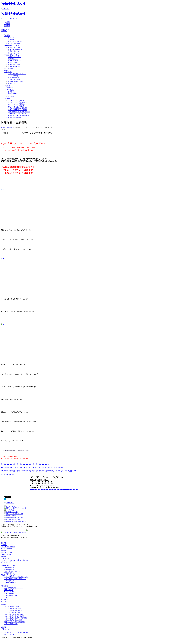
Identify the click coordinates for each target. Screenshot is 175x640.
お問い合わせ (5, 558)
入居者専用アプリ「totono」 (17, 74)
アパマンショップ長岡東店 (17, 104)
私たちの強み (12, 93)
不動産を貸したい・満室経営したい (16, 577)
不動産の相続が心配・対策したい (15, 579)
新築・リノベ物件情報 (15, 41)
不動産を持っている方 (8, 575)
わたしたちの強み (6, 552)
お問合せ (4, 31)
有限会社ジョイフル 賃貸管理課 (18, 115)
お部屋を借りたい (14, 47)
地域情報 (11, 39)
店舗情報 (7, 24)
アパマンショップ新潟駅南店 (17, 102)
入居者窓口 (4, 586)
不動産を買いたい (14, 51)
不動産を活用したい (14, 66)
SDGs (10, 95)
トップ (3, 541)
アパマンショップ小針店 (16, 100)
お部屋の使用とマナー (15, 81)
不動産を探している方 (8, 565)
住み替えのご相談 (14, 79)
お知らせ (11, 38)
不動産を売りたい (14, 64)
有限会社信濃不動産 (14, 117)
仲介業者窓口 (5, 599)
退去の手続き (8, 590)
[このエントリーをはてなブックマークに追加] (5, 499)
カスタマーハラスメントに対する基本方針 (14, 560)
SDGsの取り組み (6, 554)
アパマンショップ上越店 (16, 106)
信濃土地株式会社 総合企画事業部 (19, 112)
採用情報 (7, 26)
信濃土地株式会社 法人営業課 (17, 110)
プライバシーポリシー (8, 562)
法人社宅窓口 (5, 601)
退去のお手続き (13, 76)
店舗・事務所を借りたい (16, 49)
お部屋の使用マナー (11, 595)
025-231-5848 (5, 29)
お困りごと (11, 83)
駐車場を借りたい (14, 53)
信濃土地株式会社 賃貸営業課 (17, 108)
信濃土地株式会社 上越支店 (17, 113)
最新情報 (4, 543)
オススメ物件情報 (6, 548)
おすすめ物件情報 (14, 43)
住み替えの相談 (9, 593)
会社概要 (7, 22)
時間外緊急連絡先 (14, 77)
